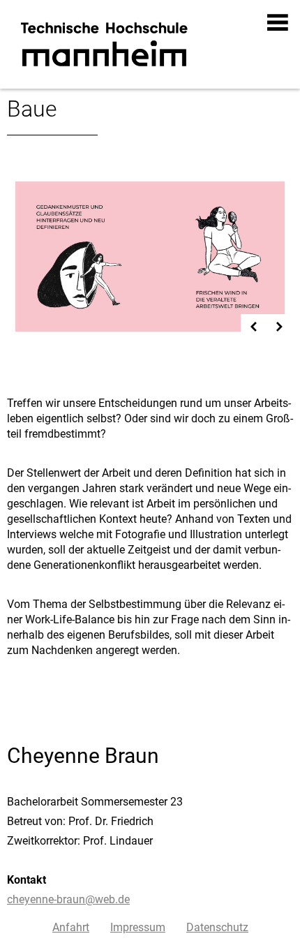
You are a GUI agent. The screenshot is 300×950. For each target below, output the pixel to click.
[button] (278, 22)
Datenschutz (217, 927)
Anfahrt (70, 927)
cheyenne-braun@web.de (68, 899)
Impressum (137, 927)
